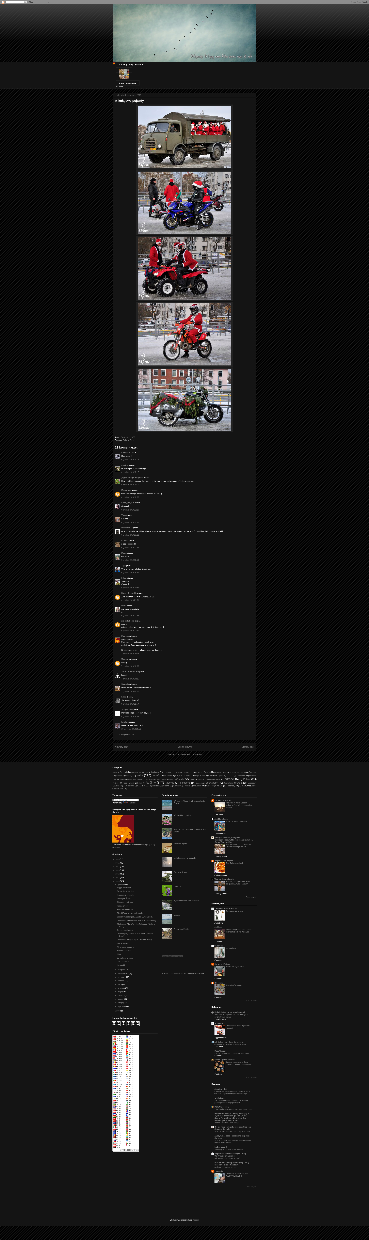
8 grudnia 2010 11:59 (130, 704)
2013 (117, 870)
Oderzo (170, 779)
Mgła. (119, 954)
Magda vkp (126, 490)
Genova (243, 772)
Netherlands (150, 779)
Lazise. (177, 915)
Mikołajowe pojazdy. (125, 947)
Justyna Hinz (127, 709)
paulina (124, 465)
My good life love (222, 964)
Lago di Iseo (200, 776)
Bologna (145, 772)
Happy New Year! (124, 888)
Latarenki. (121, 965)
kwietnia (121, 995)
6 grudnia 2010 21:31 (130, 600)
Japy (123, 565)
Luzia (123, 697)
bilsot (123, 578)
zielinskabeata (127, 621)
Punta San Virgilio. (181, 929)
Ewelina (124, 722)
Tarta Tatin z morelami (234, 863)
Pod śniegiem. (123, 943)
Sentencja (185, 783)
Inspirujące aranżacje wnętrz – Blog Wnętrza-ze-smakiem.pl (230, 1154)
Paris (201, 779)
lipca (120, 984)
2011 (117, 878)
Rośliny (151, 782)
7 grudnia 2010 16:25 (130, 679)
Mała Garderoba (221, 1107)
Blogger (195, 1220)
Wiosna (197, 785)
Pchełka (124, 540)
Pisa (216, 779)
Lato (210, 775)
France (233, 772)
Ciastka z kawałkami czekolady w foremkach (231, 1053)
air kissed (218, 927)
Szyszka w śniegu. (125, 958)
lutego (120, 1003)
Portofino (115, 783)
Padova (193, 779)
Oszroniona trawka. (125, 930)
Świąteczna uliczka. (125, 910)
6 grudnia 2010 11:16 (130, 459)
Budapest (155, 772)
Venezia (155, 786)
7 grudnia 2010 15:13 (130, 654)
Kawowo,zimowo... (125, 950)
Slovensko (199, 783)
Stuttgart (118, 786)
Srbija (239, 783)
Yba (123, 515)
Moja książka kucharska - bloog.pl (229, 1012)
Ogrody (180, 779)
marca (121, 999)
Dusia (123, 553)
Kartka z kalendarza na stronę (191, 973)
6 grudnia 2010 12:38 (130, 522)
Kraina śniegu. (123, 906)
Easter (197, 772)
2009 (117, 1011)
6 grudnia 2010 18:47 (130, 572)
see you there (231, 948)
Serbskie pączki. (181, 844)
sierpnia (121, 981)
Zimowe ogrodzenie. (125, 902)
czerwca (121, 988)
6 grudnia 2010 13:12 (130, 535)
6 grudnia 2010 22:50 (130, 631)
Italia (140, 775)
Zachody (231, 786)
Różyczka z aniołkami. (126, 891)
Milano (122, 779)
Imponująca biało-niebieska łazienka (228, 1149)
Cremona (178, 772)
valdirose (218, 946)
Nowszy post (121, 747)
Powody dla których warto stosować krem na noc (233, 1109)
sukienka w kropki (222, 800)
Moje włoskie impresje (224, 861)
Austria (114, 772)
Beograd (123, 772)
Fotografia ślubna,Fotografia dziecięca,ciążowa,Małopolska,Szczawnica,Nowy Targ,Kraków (233, 839)
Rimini (139, 783)
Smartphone (228, 783)
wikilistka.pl (219, 1098)
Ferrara (216, 772)
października (123, 973)
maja (120, 992)
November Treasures (234, 985)
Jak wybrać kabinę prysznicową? (227, 1158)
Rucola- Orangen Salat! (235, 967)
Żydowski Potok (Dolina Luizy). (187, 901)
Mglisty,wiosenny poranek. (185, 858)
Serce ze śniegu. (181, 872)
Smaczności (212, 783)
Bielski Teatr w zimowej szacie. (130, 913)
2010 (117, 881)
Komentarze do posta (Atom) (190, 754)
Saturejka (125, 684)
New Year (161, 779)
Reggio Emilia (128, 783)
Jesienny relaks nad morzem (225, 1167)
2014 (117, 867)
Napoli (139, 779)
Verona (166, 786)
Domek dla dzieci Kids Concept (226, 1123)
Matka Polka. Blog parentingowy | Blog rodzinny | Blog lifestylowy (231, 1163)
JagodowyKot (220, 1089)
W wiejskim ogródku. (182, 815)
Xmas (220, 785)
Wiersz (187, 786)
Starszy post (248, 747)
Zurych (254, 786)
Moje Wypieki (220, 1051)
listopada (122, 970)
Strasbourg (252, 783)
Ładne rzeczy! (220, 1147)
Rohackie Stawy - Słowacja (236, 821)
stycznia (121, 1006)
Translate (132, 803)
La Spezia (168, 776)
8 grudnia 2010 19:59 (130, 716)
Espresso (125, 636)
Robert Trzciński (128, 593)
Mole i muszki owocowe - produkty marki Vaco (232, 1132)
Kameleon (125, 452)
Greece (119, 776)
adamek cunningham (170, 973)
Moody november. (127, 83)
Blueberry (218, 983)
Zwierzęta (119, 788)
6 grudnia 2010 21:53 (130, 615)
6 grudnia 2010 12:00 (130, 497)
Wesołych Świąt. (124, 899)
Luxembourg (231, 776)
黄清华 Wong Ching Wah (132, 477)
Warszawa (177, 786)
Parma (208, 779)
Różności (170, 783)
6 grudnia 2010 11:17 (130, 472)
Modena (131, 779)
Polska (126, 440)
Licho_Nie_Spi (127, 503)
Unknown (125, 659)
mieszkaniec (126, 528)
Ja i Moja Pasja (221, 819)
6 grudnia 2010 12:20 (130, 510)
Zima (132, 440)
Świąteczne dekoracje (234, 911)
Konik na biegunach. (125, 895)
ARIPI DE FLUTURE (130, 672)
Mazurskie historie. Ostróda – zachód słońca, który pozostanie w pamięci (239, 805)
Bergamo (134, 772)
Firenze (225, 772)
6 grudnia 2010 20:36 (130, 588)
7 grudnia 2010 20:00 (130, 691)
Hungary (128, 776)
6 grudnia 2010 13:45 (130, 547)
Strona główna (184, 747)
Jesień (155, 775)
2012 (117, 874)
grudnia (121, 884)
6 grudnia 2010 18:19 (130, 560)
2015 (117, 863)
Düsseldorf (188, 772)
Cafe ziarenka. (123, 961)
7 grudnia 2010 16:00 (130, 666)
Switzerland (129, 786)
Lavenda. (177, 886)
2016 (117, 859)
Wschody (209, 786)
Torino (139, 786)
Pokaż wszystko (251, 897)
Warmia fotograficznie (224, 879)
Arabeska (218, 1023)
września (122, 977)
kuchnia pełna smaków (224, 1060)
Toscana (146, 786)
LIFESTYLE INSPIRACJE (225, 909)
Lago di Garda (182, 775)
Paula (123, 606)
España (207, 772)
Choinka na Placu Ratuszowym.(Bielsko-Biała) (136, 921)
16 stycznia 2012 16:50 (131, 729)
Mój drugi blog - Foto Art (131, 64)
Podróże (228, 779)
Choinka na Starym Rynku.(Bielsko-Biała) (134, 940)
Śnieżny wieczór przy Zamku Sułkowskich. (135, 917)
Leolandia (218, 1171)
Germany (253, 772)
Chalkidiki (168, 772)
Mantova (241, 776)
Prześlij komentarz (126, 734)
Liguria (220, 776)
